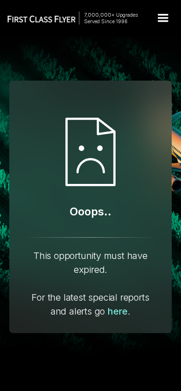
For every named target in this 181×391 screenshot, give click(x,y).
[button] (163, 18)
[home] (37, 18)
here (118, 311)
